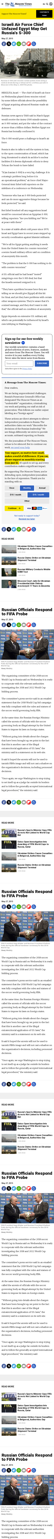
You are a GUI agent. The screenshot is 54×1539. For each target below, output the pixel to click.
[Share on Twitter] (9, 44)
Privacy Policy (27, 369)
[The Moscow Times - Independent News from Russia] (18, 4)
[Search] (47, 4)
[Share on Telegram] (14, 44)
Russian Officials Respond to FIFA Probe (27, 611)
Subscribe (42, 363)
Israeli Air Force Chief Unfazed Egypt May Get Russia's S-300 (24, 28)
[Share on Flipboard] (28, 44)
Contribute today (44, 13)
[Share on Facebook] (4, 44)
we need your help (20, 447)
